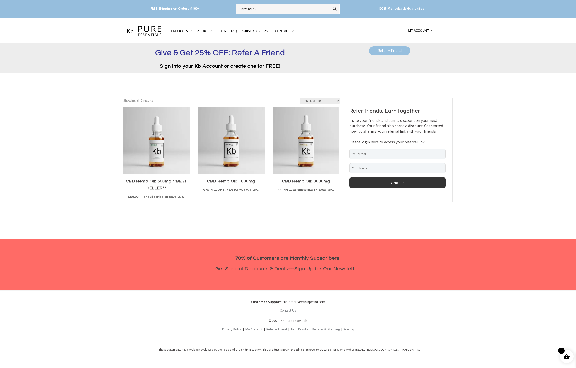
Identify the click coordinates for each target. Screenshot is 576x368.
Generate (397, 183)
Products (179, 31)
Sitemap (349, 329)
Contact (282, 31)
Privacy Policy (232, 329)
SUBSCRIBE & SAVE (256, 31)
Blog (221, 31)
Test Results (299, 329)
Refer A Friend (390, 50)
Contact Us (288, 310)
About (202, 31)
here (375, 142)
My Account (418, 31)
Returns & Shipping (326, 329)
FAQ (234, 31)
